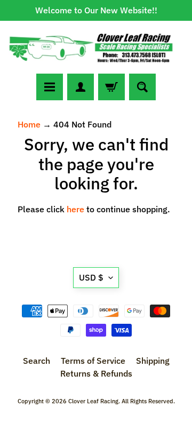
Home (29, 124)
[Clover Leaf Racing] (96, 47)
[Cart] (111, 87)
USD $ (91, 277)
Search (36, 360)
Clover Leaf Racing (93, 401)
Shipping (153, 360)
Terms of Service (93, 360)
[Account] (80, 87)
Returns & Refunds (96, 373)
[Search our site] (142, 87)
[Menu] (49, 87)
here (75, 209)
